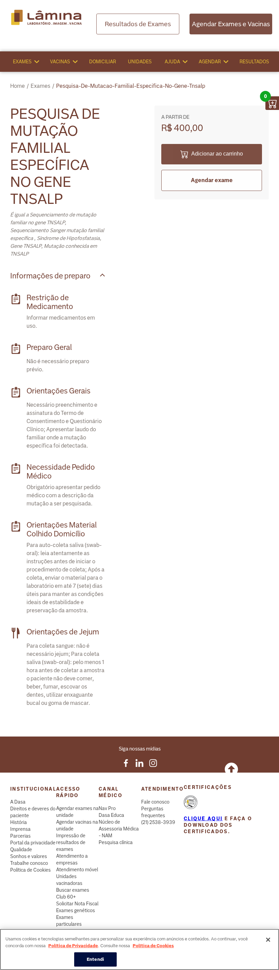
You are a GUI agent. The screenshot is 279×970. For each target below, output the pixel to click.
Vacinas (60, 61)
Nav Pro (107, 808)
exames (40, 86)
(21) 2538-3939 (158, 822)
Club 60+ (66, 897)
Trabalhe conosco (29, 863)
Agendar (210, 61)
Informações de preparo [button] (50, 276)
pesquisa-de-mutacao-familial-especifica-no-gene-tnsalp (130, 86)
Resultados (254, 61)
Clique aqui (203, 818)
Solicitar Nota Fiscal (77, 903)
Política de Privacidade (73, 945)
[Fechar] (268, 939)
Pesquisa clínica (116, 842)
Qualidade (21, 849)
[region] (139, 949)
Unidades (140, 61)
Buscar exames (72, 890)
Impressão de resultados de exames (70, 842)
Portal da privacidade (32, 842)
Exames (22, 61)
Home (17, 86)
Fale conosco (155, 802)
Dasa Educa (111, 815)
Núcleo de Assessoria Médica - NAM (119, 828)
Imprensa (20, 829)
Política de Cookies (30, 870)
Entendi (95, 959)
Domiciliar (102, 61)
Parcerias (20, 836)
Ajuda (172, 61)
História (18, 822)
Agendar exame (212, 180)
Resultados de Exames (138, 24)
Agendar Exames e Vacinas (231, 24)
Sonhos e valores (28, 856)
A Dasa (18, 802)
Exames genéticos (75, 910)
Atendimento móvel (77, 869)
